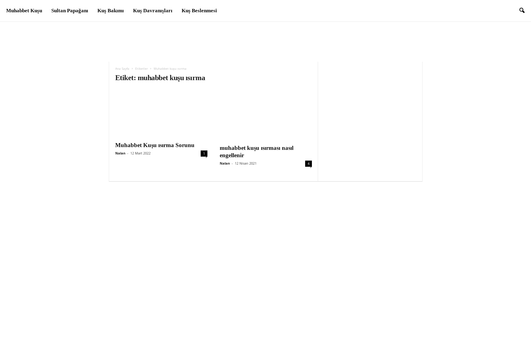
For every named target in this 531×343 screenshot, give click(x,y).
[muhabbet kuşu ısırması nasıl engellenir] (266, 115)
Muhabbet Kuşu (24, 11)
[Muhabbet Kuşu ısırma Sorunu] (161, 113)
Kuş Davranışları (152, 11)
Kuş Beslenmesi (199, 11)
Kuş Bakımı (110, 11)
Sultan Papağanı (69, 11)
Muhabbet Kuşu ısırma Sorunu (155, 145)
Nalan (120, 153)
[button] (522, 11)
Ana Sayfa (122, 68)
